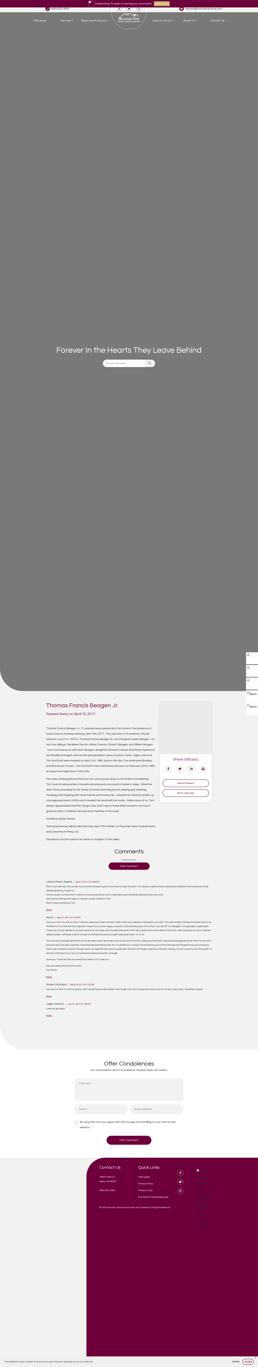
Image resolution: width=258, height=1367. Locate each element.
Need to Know (161, 20)
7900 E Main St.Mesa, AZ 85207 (108, 1179)
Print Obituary (186, 793)
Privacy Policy (145, 1183)
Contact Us (218, 20)
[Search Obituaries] (150, 363)
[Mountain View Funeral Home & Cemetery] (129, 20)
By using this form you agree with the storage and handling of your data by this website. (128, 1125)
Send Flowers (185, 783)
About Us (189, 20)
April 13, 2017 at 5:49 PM (87, 882)
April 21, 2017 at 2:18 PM (68, 917)
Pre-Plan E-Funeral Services (153, 1197)
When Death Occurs (93, 20)
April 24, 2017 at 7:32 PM (82, 984)
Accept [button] (248, 1361)
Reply (49, 910)
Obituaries (40, 20)
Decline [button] (236, 1361)
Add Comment (129, 866)
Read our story (161, 4)
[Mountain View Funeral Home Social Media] (119, 8)
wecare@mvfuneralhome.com (203, 8)
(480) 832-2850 (60, 8)
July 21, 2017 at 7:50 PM (79, 1004)
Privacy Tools (145, 1190)
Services (65, 20)
